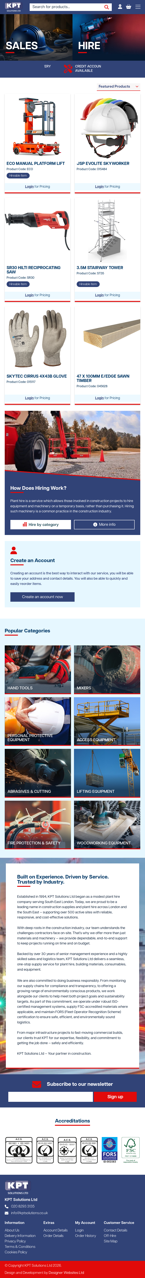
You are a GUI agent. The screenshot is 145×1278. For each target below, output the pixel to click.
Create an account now (42, 597)
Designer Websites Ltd (66, 1273)
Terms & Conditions (20, 1247)
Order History (85, 1236)
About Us (12, 1230)
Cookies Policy (16, 1252)
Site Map (110, 1241)
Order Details (53, 1236)
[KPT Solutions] (14, 7)
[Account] (120, 7)
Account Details (55, 1230)
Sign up (115, 1097)
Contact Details (115, 1230)
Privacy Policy (15, 1241)
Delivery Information (20, 1236)
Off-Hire (110, 1236)
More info (107, 525)
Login (29, 187)
